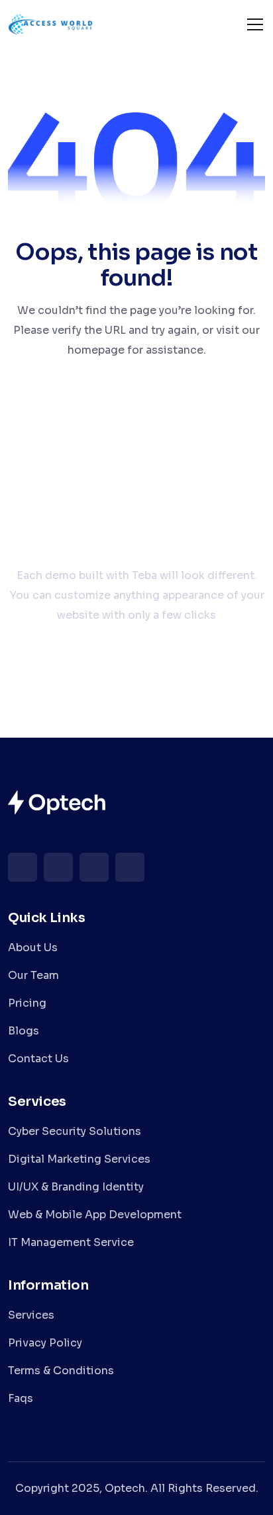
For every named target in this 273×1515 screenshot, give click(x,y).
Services (31, 1315)
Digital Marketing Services (79, 1159)
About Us (33, 947)
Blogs (23, 1031)
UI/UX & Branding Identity (76, 1187)
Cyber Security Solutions (74, 1131)
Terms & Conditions (61, 1371)
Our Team (33, 975)
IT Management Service (71, 1242)
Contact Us (38, 1059)
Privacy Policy (45, 1343)
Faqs (20, 1398)
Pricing (27, 1003)
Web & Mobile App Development (95, 1215)
